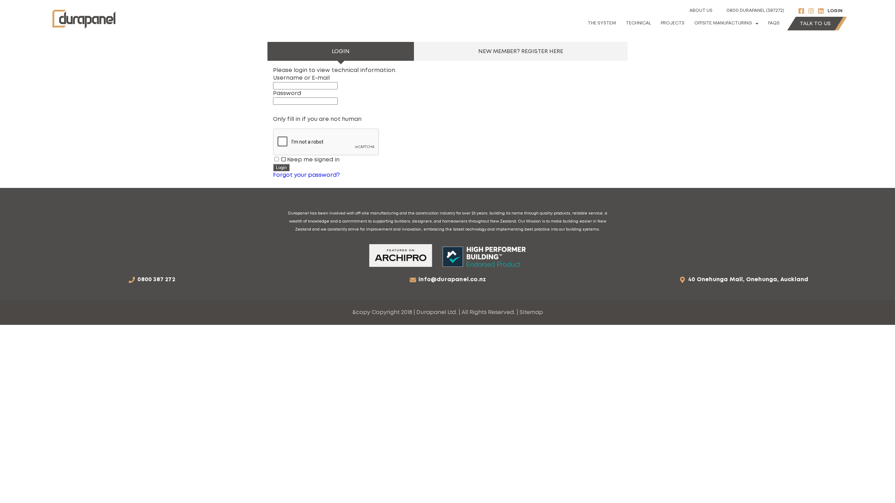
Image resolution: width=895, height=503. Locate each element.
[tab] (340, 51)
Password (287, 93)
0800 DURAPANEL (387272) (755, 10)
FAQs (774, 23)
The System (602, 23)
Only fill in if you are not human (317, 119)
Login (835, 11)
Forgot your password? (306, 175)
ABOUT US (701, 10)
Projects (673, 23)
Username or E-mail (301, 78)
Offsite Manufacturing (723, 23)
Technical (638, 23)
